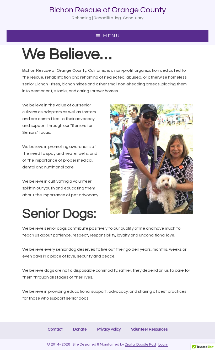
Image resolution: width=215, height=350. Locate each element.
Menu (111, 35)
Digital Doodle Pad (140, 344)
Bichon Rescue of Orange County (107, 10)
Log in (163, 344)
